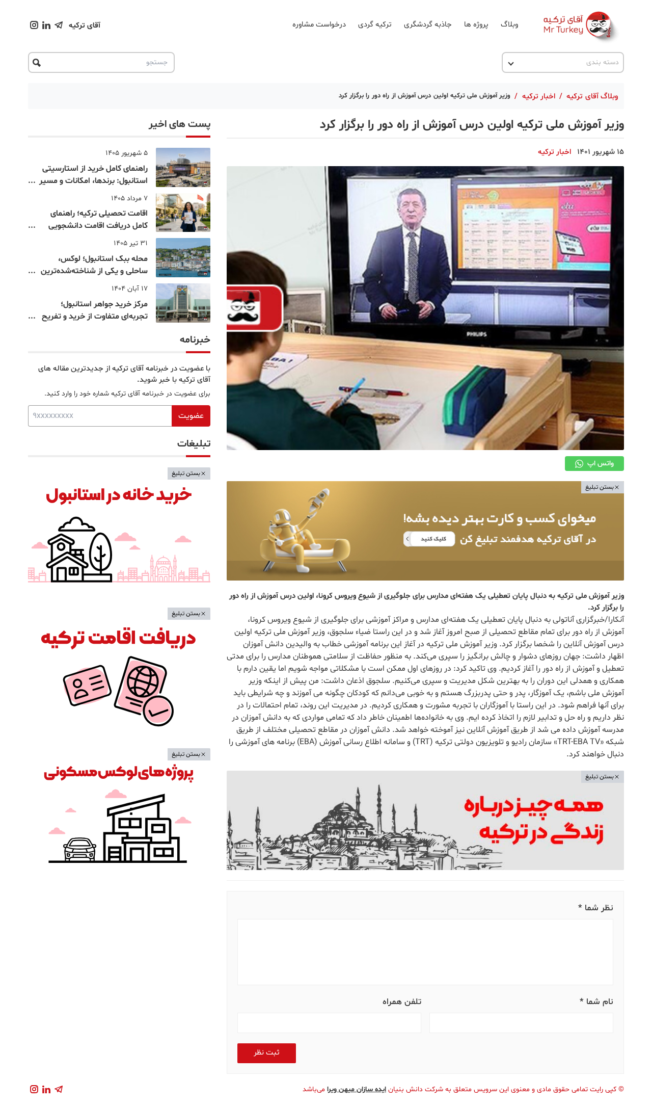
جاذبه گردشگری (428, 24)
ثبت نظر (267, 1052)
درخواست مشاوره (319, 24)
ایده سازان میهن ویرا (356, 1089)
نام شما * (596, 1002)
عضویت (191, 416)
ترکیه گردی (375, 24)
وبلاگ (509, 24)
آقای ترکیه (84, 25)
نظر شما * (595, 908)
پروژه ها (476, 24)
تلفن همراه (402, 1002)
